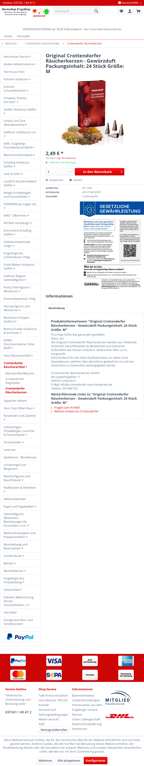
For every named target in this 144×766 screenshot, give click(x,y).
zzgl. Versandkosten (66, 158)
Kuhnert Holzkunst (16, 79)
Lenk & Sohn (12, 174)
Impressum (79, 729)
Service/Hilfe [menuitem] (130, 3)
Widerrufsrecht (49, 719)
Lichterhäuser (13, 556)
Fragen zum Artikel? (67, 407)
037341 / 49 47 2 (18, 712)
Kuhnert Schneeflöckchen (15, 89)
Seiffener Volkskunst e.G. (20, 132)
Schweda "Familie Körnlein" (15, 100)
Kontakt (44, 705)
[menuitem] (76, 11)
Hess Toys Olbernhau (18, 408)
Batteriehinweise (83, 695)
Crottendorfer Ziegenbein (14, 381)
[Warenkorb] (138, 11)
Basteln (9, 563)
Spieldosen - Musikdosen (20, 457)
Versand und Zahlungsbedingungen (53, 712)
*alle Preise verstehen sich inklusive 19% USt (53, 698)
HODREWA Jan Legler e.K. (20, 204)
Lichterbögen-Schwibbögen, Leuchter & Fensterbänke (19, 431)
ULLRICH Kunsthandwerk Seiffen (20, 183)
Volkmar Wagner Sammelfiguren (15, 278)
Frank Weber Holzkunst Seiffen (19, 266)
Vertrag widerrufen (54, 730)
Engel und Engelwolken (19, 506)
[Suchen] (96, 11)
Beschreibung (56, 308)
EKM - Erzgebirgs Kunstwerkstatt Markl (18, 145)
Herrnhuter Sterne (16, 57)
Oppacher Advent (15, 401)
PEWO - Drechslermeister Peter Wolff (19, 344)
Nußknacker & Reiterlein (20, 488)
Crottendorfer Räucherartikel (14, 365)
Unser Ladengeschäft (86, 719)
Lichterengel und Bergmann (15, 467)
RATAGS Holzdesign (17, 223)
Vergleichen (56, 180)
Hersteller (10, 612)
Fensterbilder (13, 442)
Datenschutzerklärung (87, 724)
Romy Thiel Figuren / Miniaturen (17, 289)
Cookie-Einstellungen (86, 700)
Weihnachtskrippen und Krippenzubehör (19, 535)
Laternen (10, 450)
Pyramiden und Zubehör (20, 416)
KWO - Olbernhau (15, 215)
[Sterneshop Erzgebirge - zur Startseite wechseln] (26, 16)
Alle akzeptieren (69, 761)
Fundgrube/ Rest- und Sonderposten (18, 622)
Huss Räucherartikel (17, 355)
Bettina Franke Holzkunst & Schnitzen (20, 331)
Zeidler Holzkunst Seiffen (20, 109)
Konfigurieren (95, 761)
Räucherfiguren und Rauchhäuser (17, 478)
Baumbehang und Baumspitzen (15, 546)
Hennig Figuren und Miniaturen (17, 308)
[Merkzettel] (121, 11)
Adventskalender (15, 499)
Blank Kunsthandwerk (18, 155)
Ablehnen (45, 761)
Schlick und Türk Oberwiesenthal (14, 123)
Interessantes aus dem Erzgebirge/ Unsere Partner (87, 709)
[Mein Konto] (129, 11)
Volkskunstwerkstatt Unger (17, 244)
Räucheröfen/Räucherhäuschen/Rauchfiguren (21, 373)
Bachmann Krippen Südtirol (16, 319)
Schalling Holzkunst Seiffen (16, 164)
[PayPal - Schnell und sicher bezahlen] (20, 636)
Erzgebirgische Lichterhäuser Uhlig (17, 255)
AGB (41, 724)
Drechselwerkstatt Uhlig (19, 299)
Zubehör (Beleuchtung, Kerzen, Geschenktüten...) (19, 601)
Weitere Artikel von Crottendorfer (76, 411)
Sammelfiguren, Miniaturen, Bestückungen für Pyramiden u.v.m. (15, 519)
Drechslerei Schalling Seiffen (17, 232)
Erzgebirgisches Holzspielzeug (14, 580)
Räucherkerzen (14, 571)
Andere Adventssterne (19, 64)
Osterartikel (12, 590)
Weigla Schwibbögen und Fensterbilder (17, 194)
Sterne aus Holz (14, 72)
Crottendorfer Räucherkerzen (16, 390)
